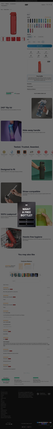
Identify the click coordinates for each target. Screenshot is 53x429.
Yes (26, 219)
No (26, 223)
